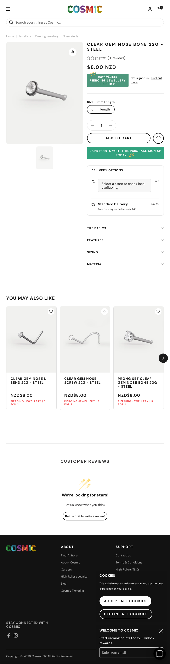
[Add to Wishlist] (51, 311)
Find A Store (69, 555)
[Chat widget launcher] (159, 653)
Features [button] (95, 240)
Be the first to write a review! (85, 516)
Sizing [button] (92, 252)
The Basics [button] (96, 228)
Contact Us (123, 555)
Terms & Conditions (129, 562)
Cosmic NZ (39, 656)
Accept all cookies (125, 601)
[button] (159, 9)
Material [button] (95, 264)
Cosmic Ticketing (72, 590)
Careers (66, 569)
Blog (64, 583)
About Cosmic (70, 562)
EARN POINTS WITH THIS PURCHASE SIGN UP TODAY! (125, 153)
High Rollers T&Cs (128, 569)
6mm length (100, 109)
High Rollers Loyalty (74, 576)
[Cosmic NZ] (85, 9)
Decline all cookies (126, 614)
